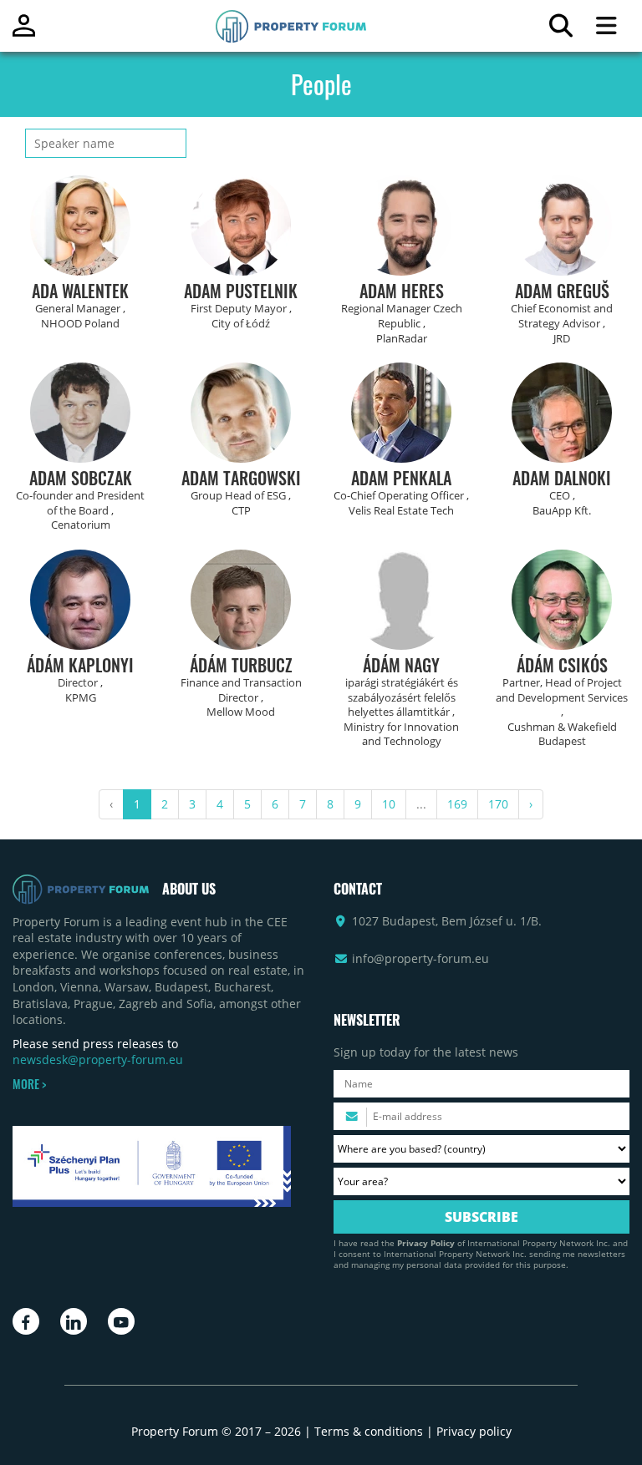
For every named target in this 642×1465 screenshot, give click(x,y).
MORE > (29, 1084)
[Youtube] (121, 1321)
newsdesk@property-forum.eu (98, 1059)
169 (457, 804)
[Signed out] (24, 33)
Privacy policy (474, 1431)
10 (388, 804)
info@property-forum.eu (420, 958)
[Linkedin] (73, 1321)
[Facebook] (26, 1321)
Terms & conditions (368, 1431)
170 (498, 804)
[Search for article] (560, 30)
